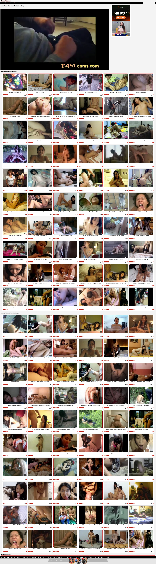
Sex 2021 (81, 557)
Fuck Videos (66, 557)
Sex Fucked (34, 557)
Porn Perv (39, 557)
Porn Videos (3, 557)
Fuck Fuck (55, 557)
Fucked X (23, 557)
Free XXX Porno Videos (107, 557)
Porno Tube (13, 557)
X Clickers (70, 557)
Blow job (8, 557)
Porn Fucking (97, 557)
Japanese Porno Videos (102, 557)
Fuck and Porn (92, 557)
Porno (76, 557)
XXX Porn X (29, 557)
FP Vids (44, 557)
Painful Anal (60, 557)
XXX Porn (18, 557)
